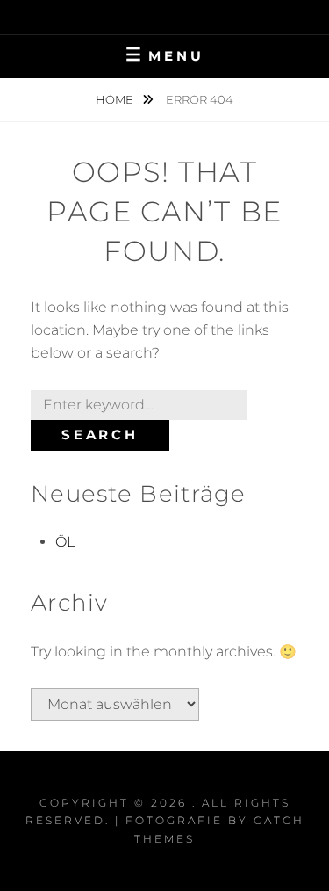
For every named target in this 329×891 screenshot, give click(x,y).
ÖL (65, 541)
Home (116, 99)
